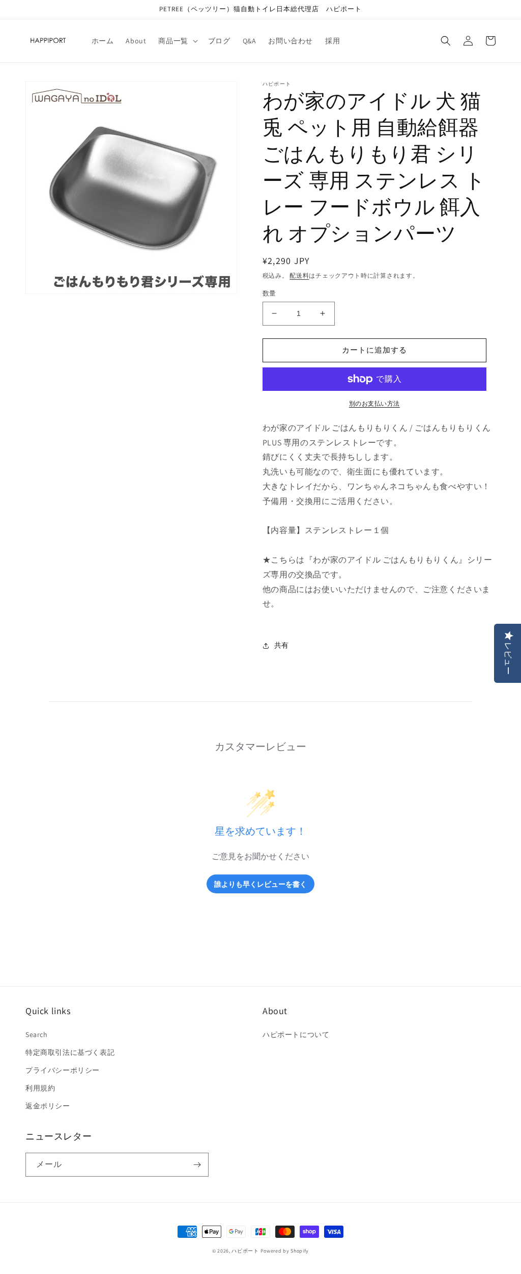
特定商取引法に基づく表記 (69, 1052)
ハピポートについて (296, 1034)
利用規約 (40, 1088)
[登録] (197, 1165)
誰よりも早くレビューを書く (260, 884)
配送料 (299, 275)
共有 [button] (281, 645)
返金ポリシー (47, 1105)
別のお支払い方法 (374, 403)
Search (36, 1034)
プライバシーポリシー (62, 1070)
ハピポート (245, 1251)
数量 (269, 293)
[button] (176, 40)
